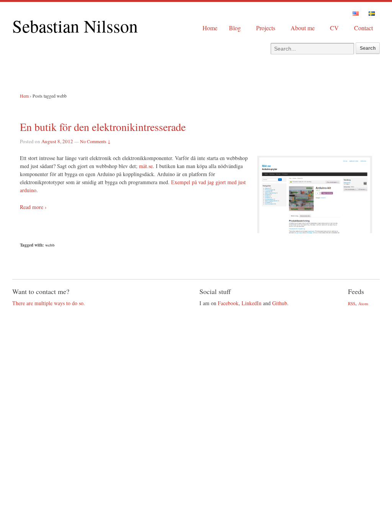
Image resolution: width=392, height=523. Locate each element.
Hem (24, 96)
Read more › (33, 207)
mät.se (146, 166)
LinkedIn (251, 303)
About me (303, 28)
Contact (363, 28)
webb (50, 245)
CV (334, 28)
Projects (265, 28)
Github (279, 303)
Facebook (228, 303)
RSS (351, 303)
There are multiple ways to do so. (48, 303)
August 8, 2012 (57, 141)
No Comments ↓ (95, 141)
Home (210, 28)
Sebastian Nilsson (75, 26)
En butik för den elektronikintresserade (103, 126)
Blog (235, 28)
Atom (363, 303)
